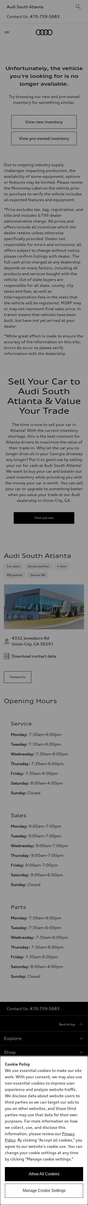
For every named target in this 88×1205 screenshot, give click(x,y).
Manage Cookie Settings (44, 1190)
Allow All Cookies (44, 1174)
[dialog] (44, 1130)
